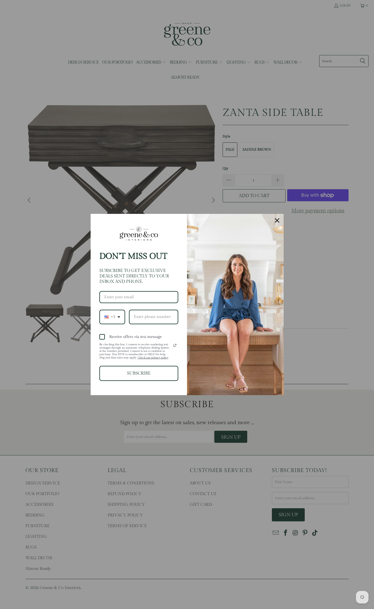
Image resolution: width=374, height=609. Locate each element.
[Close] (277, 220)
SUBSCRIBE (139, 373)
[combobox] (112, 317)
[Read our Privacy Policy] (175, 345)
